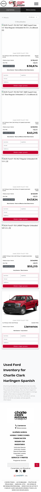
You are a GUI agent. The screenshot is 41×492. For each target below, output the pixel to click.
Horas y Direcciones (19, 435)
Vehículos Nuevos (20, 447)
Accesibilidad (22, 482)
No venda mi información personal (19, 485)
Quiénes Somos (20, 432)
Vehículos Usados (20, 449)
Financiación (19, 438)
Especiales (19, 455)
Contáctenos (10, 482)
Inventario (20, 444)
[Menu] (36, 4)
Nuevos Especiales (20, 451)
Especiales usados (20, 453)
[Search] (37, 465)
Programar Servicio (19, 460)
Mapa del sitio (20, 484)
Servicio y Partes (19, 458)
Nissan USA (20, 441)
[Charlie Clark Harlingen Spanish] (12, 3)
